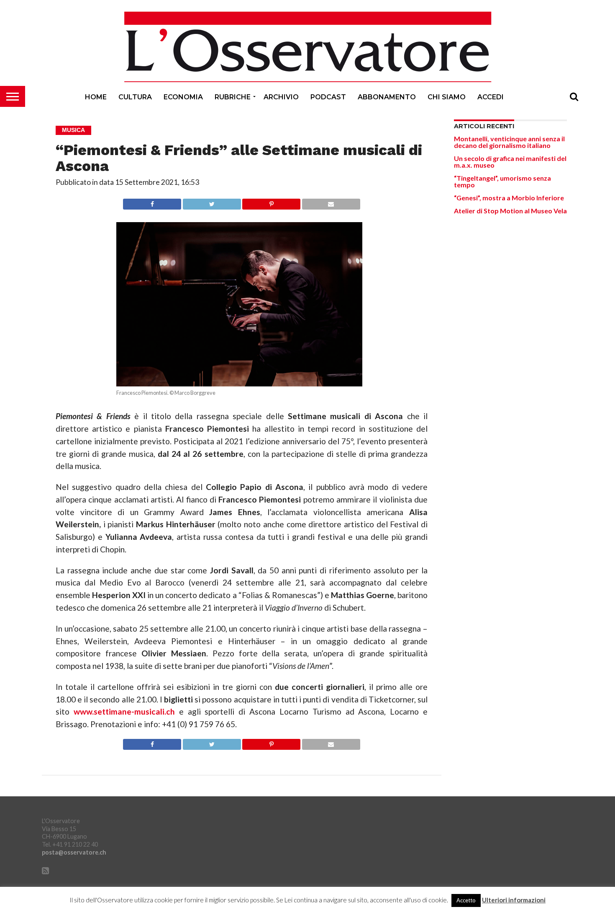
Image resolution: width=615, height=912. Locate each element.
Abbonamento (387, 97)
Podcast (328, 97)
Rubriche (233, 97)
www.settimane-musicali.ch (124, 711)
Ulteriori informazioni (514, 900)
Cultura (135, 97)
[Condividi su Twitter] (211, 202)
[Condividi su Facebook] (152, 202)
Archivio (281, 97)
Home (96, 97)
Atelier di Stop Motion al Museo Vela (510, 211)
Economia (183, 97)
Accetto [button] (466, 900)
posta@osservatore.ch (74, 852)
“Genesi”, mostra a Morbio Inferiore (509, 198)
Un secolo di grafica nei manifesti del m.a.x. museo (510, 161)
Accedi (490, 97)
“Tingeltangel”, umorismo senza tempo (502, 181)
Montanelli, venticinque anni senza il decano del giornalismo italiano (509, 142)
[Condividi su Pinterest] (271, 202)
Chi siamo (447, 97)
